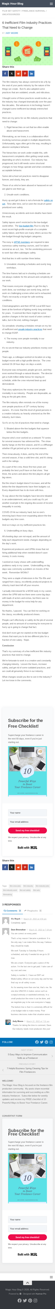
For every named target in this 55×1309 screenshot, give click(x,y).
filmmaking (7, 895)
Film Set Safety (11, 11)
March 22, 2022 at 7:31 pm (38, 1021)
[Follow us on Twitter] (41, 1042)
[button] (27, 772)
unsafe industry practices (30, 329)
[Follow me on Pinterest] (46, 1042)
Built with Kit (27, 847)
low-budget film (26, 226)
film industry (28, 886)
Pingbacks (34, 911)
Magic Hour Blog (12, 3)
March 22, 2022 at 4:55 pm (35, 919)
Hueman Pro (41, 1294)
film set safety (25, 890)
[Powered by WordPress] (20, 1294)
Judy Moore (11, 33)
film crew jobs (15, 886)
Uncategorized (11, 14)
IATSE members (22, 242)
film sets (36, 890)
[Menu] (51, 3)
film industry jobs (42, 886)
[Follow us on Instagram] (51, 1042)
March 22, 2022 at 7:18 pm (40, 930)
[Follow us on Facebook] (37, 1042)
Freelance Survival (33, 11)
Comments (14, 911)
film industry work (10, 890)
